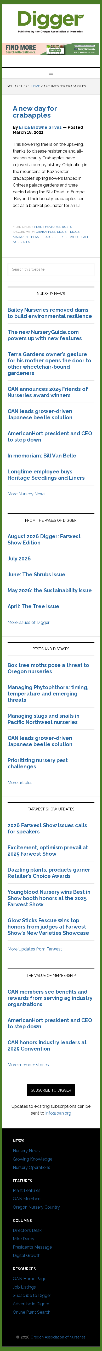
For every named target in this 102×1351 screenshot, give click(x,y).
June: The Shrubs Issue (36, 574)
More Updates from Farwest (35, 949)
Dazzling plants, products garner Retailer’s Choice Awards (49, 873)
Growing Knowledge (32, 1159)
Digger (63, 232)
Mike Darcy (23, 1238)
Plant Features (47, 227)
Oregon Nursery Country (36, 1207)
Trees (63, 237)
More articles (20, 782)
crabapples (45, 232)
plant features (44, 237)
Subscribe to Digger (32, 1295)
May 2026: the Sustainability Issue (50, 590)
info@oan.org (58, 1113)
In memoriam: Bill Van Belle (42, 456)
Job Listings (24, 1287)
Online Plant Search (31, 1312)
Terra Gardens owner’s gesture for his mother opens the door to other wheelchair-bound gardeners (49, 363)
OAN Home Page (29, 1278)
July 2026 (19, 558)
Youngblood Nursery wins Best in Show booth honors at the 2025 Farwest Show (49, 898)
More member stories (28, 1064)
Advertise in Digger (31, 1303)
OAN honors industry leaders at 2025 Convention (47, 1045)
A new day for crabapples (35, 112)
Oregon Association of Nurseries (58, 1337)
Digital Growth (27, 1255)
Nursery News (26, 1150)
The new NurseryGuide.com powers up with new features (45, 335)
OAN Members (27, 1198)
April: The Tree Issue (33, 606)
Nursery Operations (31, 1167)
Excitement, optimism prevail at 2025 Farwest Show (48, 850)
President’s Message (32, 1247)
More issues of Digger (28, 622)
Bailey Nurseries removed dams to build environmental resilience (50, 313)
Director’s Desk (27, 1230)
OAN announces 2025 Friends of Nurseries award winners (48, 392)
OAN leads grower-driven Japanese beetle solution (40, 414)
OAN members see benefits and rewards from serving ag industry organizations (50, 998)
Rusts (67, 227)
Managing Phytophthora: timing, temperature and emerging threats (48, 693)
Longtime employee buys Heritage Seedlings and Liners (46, 474)
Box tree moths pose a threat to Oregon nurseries (48, 668)
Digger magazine (51, 21)
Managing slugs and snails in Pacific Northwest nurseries (44, 719)
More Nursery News (27, 493)
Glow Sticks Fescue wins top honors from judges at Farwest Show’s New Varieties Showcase (49, 926)
